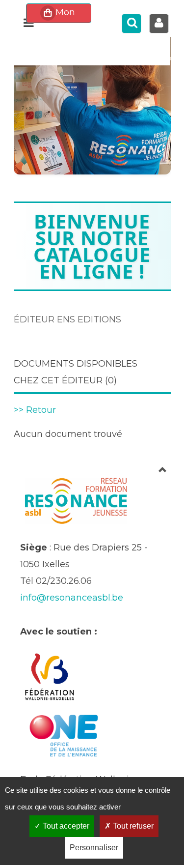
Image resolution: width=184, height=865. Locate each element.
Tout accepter (65, 826)
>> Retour (35, 409)
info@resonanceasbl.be (71, 597)
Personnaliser (94, 847)
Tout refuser (132, 826)
